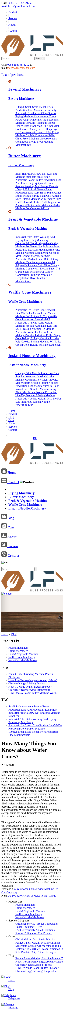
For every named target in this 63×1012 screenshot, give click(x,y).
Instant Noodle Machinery (31, 355)
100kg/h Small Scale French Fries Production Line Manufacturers (34, 108)
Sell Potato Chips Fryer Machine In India (38, 945)
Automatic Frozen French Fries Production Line (35, 124)
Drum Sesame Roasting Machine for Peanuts (36, 185)
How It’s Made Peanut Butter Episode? (30, 686)
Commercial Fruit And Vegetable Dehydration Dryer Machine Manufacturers (33, 278)
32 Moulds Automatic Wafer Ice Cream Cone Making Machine (34, 332)
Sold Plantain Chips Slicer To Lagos (35, 952)
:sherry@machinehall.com (18, 4)
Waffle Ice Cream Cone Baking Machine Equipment (38, 343)
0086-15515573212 (18, 2)
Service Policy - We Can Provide (33, 933)
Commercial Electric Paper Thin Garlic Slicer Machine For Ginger (38, 270)
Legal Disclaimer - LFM (28, 926)
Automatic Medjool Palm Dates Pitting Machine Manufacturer (36, 261)
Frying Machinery (24, 89)
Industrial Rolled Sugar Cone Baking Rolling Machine (38, 337)
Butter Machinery (24, 156)
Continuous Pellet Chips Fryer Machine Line (35, 137)
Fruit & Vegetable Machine (33, 219)
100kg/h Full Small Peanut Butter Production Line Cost (33, 191)
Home (11, 410)
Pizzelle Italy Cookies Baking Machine (37, 340)
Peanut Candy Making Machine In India (37, 942)
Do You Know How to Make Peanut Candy (32, 895)
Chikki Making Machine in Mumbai (35, 939)
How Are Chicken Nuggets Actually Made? (32, 680)
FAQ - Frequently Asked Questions (35, 929)
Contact (12, 30)
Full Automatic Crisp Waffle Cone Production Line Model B (36, 318)
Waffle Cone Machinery (30, 292)
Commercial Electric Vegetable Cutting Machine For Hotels (36, 245)
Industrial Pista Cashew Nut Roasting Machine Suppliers (36, 175)
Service (12, 18)
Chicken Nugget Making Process (26, 683)
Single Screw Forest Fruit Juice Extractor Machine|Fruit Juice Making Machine (37, 249)
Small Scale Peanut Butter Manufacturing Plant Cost (38, 194)
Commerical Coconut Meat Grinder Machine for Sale (37, 254)
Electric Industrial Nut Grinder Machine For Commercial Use (37, 207)
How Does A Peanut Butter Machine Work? (32, 692)
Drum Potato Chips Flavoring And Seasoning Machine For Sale (36, 119)
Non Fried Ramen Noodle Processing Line (32, 403)
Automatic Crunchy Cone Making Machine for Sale (34, 324)
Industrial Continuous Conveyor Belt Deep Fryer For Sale (37, 129)
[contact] (6, 593)
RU (35, 438)
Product (12, 12)
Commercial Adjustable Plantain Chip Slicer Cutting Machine (37, 265)
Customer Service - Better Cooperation (36, 923)
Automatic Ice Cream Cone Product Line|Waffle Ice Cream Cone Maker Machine (35, 313)
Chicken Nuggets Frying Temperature (29, 689)
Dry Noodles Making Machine (38, 395)
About (11, 24)
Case (11, 420)
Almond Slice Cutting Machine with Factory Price (38, 197)
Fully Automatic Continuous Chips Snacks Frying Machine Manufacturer (35, 113)
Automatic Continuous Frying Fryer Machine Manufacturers (36, 141)
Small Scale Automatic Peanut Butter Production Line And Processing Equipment (38, 180)
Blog (11, 417)
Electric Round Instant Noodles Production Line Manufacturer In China (37, 384)
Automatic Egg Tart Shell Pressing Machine (36, 327)
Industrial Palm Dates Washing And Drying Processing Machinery (35, 238)
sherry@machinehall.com (21, 67)
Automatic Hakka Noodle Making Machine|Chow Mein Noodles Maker (36, 379)
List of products (12, 74)
